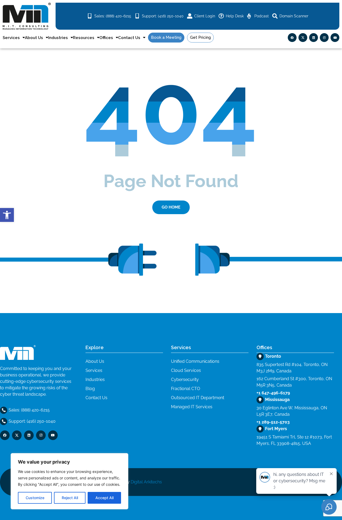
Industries (58, 37)
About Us (34, 37)
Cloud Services (186, 370)
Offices (106, 37)
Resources (83, 37)
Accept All (104, 497)
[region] (69, 481)
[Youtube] (335, 37)
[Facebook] (292, 37)
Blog (90, 388)
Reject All (70, 497)
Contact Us (129, 37)
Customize (35, 497)
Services (11, 37)
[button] (7, 215)
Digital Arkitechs (146, 481)
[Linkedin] (313, 37)
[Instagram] (324, 37)
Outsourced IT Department (197, 397)
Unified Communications (195, 361)
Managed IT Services (191, 406)
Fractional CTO (185, 388)
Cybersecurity (185, 379)
